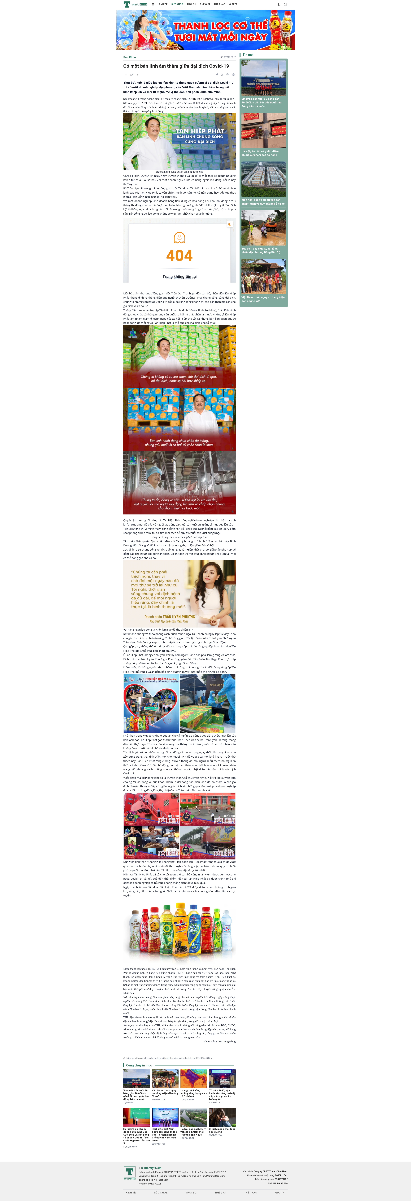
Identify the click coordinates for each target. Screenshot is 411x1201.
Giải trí (233, 4)
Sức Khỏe (177, 4)
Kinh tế (162, 4)
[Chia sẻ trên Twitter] (222, 75)
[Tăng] (137, 74)
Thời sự (191, 4)
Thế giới (205, 4)
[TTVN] (129, 1173)
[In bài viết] (233, 74)
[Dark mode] (279, 4)
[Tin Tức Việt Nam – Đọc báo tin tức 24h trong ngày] (135, 4)
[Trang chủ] (153, 4)
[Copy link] (227, 74)
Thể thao (219, 4)
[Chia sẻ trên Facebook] (217, 75)
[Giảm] (125, 74)
